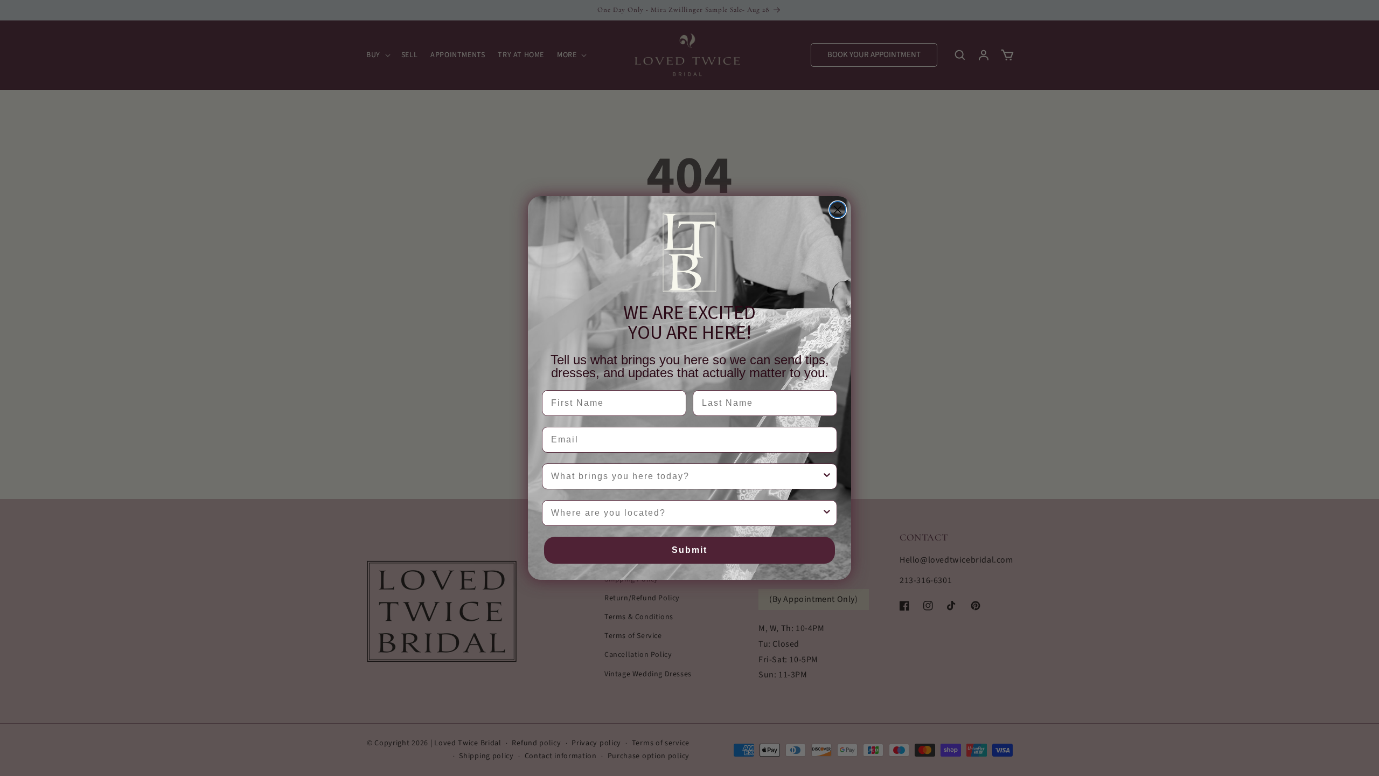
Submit (689, 550)
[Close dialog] (838, 210)
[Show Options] (826, 476)
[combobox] (686, 476)
